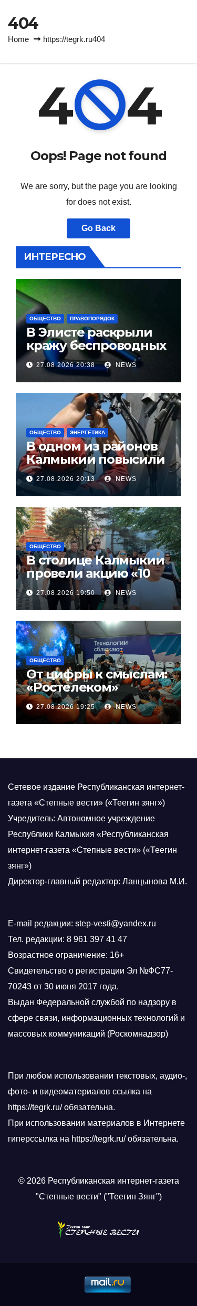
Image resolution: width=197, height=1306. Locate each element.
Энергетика (87, 432)
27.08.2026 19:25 (65, 707)
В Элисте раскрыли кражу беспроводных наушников (95, 345)
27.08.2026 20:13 (65, 479)
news (125, 365)
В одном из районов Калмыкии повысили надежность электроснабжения (95, 465)
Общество (45, 318)
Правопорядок (92, 318)
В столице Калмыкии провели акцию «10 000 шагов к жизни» (95, 573)
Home (18, 39)
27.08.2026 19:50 (65, 593)
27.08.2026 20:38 (65, 365)
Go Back (98, 228)
